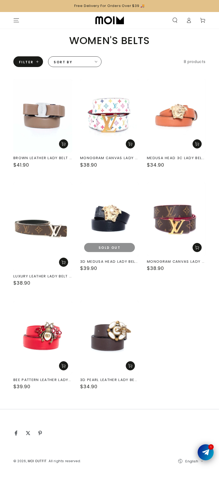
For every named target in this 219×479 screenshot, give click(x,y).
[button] (175, 20)
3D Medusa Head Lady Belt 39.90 (109, 261)
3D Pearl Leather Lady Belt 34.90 (109, 380)
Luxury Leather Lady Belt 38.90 (42, 276)
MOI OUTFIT (37, 461)
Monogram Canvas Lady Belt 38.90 (109, 158)
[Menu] (16, 20)
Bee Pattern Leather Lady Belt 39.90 (42, 380)
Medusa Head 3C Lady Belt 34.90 (176, 158)
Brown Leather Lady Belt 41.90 (42, 158)
